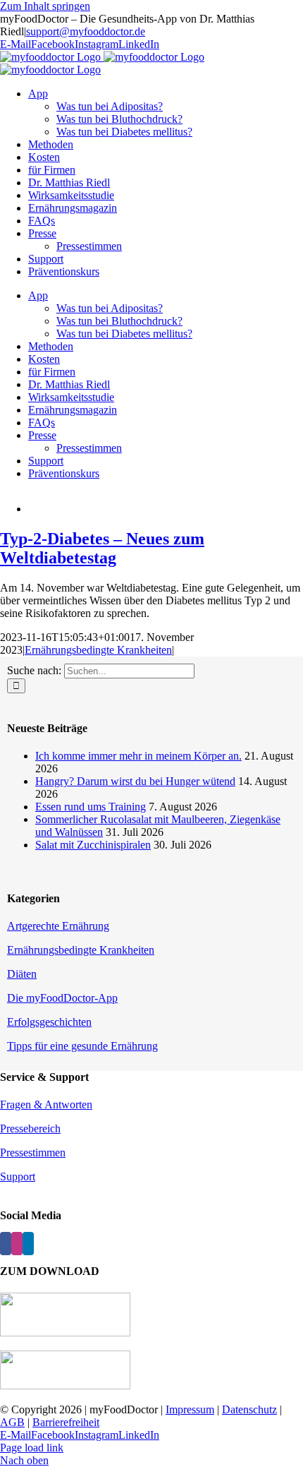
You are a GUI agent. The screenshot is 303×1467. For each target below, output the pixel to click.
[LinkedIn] (28, 1243)
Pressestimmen (33, 1152)
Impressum (190, 1409)
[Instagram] (17, 1243)
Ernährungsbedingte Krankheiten (98, 650)
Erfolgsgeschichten (49, 1022)
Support (17, 1176)
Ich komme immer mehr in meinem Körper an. (138, 756)
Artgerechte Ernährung (58, 926)
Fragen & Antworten (46, 1104)
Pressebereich (30, 1128)
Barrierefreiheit (65, 1422)
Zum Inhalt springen (45, 6)
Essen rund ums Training (90, 807)
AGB (12, 1422)
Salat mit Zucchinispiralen (93, 845)
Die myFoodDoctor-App (62, 998)
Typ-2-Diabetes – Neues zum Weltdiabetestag (102, 548)
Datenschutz (249, 1409)
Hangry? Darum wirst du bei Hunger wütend (135, 781)
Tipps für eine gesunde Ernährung (82, 1046)
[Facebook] (5, 1243)
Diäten (22, 974)
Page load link (31, 1448)
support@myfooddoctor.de (85, 31)
